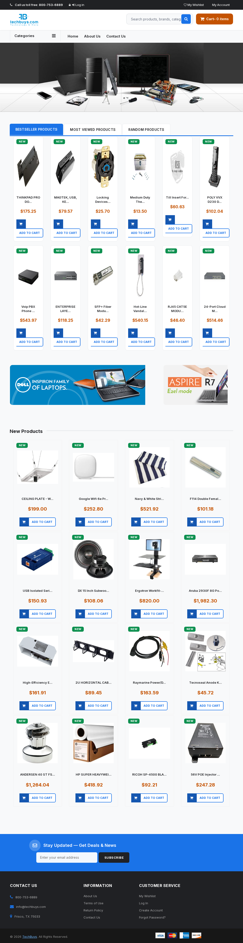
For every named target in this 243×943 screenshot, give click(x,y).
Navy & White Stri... (149, 499)
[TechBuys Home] (35, 20)
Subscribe (114, 857)
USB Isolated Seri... (37, 590)
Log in (79, 5)
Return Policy (93, 910)
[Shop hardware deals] (121, 77)
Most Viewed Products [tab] (93, 130)
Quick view (30, 239)
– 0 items (217, 19)
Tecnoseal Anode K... (205, 682)
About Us (92, 36)
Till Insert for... (177, 197)
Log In (143, 903)
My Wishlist (195, 5)
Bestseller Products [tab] (36, 129)
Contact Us (116, 36)
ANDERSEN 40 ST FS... (37, 774)
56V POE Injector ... (205, 774)
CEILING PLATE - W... (37, 499)
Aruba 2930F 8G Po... (205, 590)
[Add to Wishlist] (43, 239)
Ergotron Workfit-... (149, 590)
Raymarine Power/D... (149, 682)
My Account (220, 5)
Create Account (151, 910)
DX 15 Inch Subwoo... (93, 590)
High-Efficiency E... (37, 682)
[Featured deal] (77, 385)
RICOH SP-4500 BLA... (149, 774)
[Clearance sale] (196, 385)
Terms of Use (93, 903)
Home (73, 36)
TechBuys (29, 936)
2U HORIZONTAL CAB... (93, 682)
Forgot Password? (152, 917)
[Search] (186, 19)
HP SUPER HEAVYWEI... (94, 774)
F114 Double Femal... (205, 499)
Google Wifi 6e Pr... (93, 499)
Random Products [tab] (146, 130)
